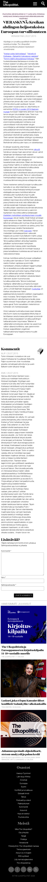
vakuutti (37, 149)
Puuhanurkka (23, 817)
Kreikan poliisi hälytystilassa (15, 54)
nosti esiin (28, 231)
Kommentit (23, 807)
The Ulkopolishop (23, 863)
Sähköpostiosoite (8, 585)
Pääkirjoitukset (23, 804)
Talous (23, 797)
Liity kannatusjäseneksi (23, 859)
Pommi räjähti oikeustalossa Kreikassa (19, 59)
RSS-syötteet (23, 856)
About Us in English (23, 853)
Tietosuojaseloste (24, 849)
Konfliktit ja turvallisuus (24, 790)
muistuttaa (36, 289)
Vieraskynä (17, 36)
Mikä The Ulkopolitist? (23, 829)
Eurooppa (23, 783)
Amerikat (23, 780)
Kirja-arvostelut (23, 814)
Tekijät (23, 836)
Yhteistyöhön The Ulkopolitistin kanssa (23, 846)
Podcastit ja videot (23, 800)
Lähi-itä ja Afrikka (23, 777)
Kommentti (6, 551)
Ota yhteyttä (23, 833)
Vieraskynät (23, 843)
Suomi (23, 787)
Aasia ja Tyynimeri (23, 773)
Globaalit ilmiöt (23, 793)
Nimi (3, 577)
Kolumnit (23, 810)
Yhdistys (23, 839)
